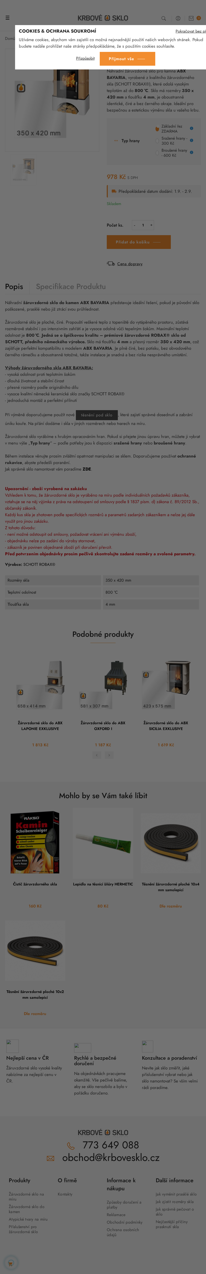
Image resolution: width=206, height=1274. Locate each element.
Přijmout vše (121, 59)
